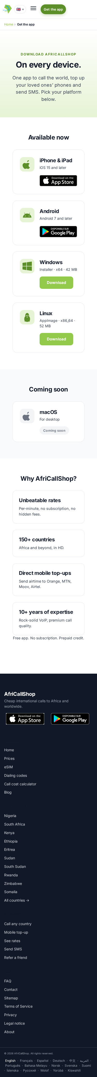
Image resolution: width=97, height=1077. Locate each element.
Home (8, 24)
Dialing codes (15, 775)
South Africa (14, 824)
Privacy (10, 1015)
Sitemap (11, 998)
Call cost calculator (20, 784)
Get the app (53, 9)
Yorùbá (58, 1070)
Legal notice (14, 1023)
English (10, 1061)
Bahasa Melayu (36, 1065)
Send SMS (13, 949)
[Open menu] (33, 8)
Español (42, 1061)
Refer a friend (15, 957)
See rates (12, 941)
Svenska (71, 1065)
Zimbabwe (13, 883)
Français (26, 1061)
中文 (72, 1061)
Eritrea (9, 849)
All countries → (16, 900)
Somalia (10, 892)
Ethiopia (11, 841)
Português (12, 1065)
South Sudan (15, 866)
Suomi (86, 1065)
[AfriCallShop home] (7, 9)
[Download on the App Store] (25, 718)
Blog (8, 792)
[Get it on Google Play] (70, 718)
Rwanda (11, 875)
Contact (11, 989)
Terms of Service (18, 1006)
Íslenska (13, 1070)
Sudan (9, 858)
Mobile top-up (16, 932)
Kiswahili (74, 1070)
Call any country (18, 923)
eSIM (8, 767)
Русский (29, 1070)
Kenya (9, 832)
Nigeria (10, 815)
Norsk (55, 1065)
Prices (9, 758)
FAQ (7, 981)
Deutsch (59, 1061)
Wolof (44, 1070)
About (9, 1032)
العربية (84, 1061)
